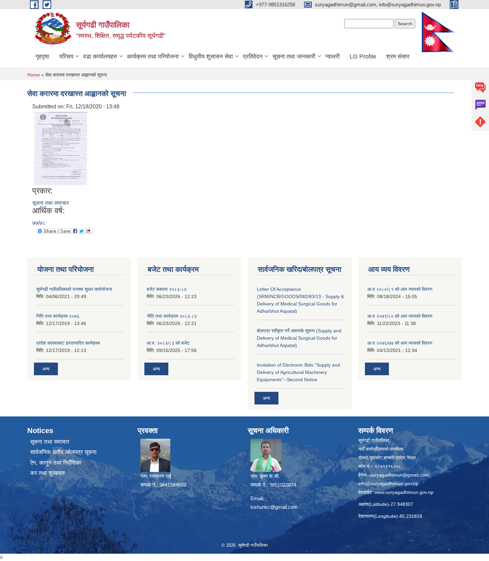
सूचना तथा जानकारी (293, 56)
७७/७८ (39, 223)
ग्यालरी (332, 56)
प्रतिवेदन (252, 56)
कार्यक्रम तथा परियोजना (153, 56)
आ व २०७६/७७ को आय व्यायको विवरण (399, 343)
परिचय (66, 56)
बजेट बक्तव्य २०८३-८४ (167, 289)
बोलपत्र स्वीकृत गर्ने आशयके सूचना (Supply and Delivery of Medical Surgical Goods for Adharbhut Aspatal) (299, 338)
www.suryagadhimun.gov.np (404, 492)
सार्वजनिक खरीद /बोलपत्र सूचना (63, 452)
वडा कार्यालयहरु (100, 56)
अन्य (46, 369)
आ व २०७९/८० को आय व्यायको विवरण (399, 316)
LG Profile (363, 56)
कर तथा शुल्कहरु (47, 473)
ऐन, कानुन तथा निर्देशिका (56, 463)
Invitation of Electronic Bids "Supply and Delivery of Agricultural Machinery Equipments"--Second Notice (298, 372)
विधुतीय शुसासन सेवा (211, 56)
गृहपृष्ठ (42, 56)
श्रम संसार (397, 56)
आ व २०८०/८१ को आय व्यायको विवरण (399, 289)
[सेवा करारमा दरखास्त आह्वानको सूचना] (60, 148)
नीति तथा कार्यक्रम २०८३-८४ (172, 316)
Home (33, 74)
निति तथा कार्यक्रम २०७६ (58, 316)
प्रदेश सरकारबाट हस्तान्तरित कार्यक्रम (68, 343)
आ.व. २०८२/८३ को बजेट (168, 343)
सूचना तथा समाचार (50, 203)
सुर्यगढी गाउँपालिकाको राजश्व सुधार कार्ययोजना (74, 289)
